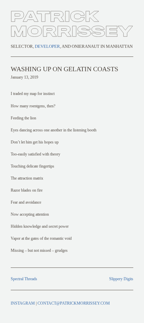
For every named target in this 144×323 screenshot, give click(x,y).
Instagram (23, 303)
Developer (47, 46)
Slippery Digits (121, 279)
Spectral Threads (24, 279)
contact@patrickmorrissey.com (74, 303)
